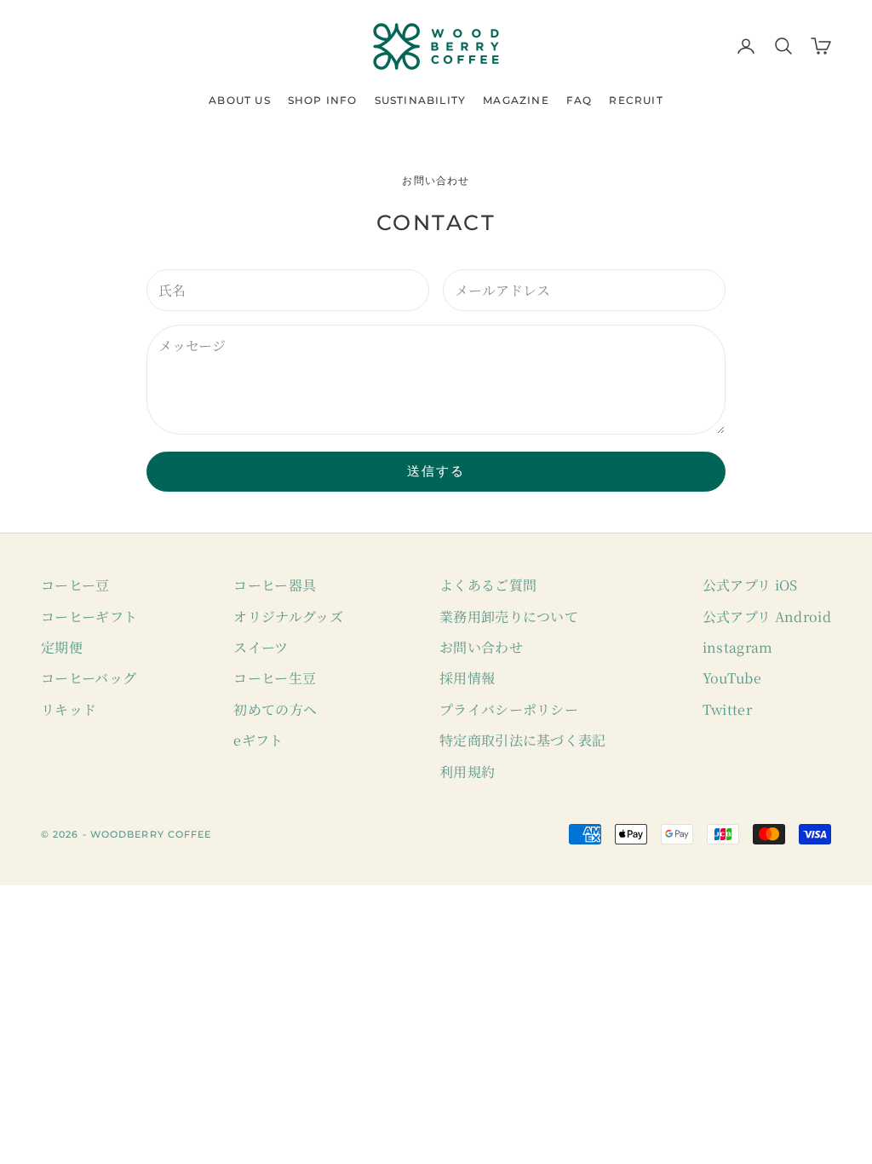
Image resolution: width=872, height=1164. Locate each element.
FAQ (579, 100)
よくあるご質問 (487, 585)
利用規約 (467, 771)
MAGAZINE (516, 100)
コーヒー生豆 (274, 678)
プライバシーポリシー (508, 709)
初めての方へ (275, 709)
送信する (436, 471)
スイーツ (260, 647)
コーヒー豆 (75, 585)
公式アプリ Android (767, 616)
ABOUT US (240, 100)
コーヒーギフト (89, 616)
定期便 (62, 647)
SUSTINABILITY (421, 100)
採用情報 (467, 678)
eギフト (258, 740)
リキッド (68, 709)
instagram (738, 647)
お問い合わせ (481, 647)
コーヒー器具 (274, 585)
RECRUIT (636, 100)
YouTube (732, 678)
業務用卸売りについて (508, 616)
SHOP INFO (323, 100)
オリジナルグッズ (288, 616)
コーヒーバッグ (88, 678)
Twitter (727, 709)
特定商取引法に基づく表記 (522, 740)
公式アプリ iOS (750, 585)
